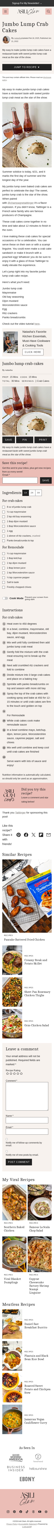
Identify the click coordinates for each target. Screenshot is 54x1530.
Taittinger (20, 812)
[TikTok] (27, 1512)
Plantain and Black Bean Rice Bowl (36, 1357)
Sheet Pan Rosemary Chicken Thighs (37, 993)
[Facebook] (21, 1512)
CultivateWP (27, 1527)
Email (6, 475)
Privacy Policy (11, 1524)
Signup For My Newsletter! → (27, 3)
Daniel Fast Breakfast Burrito (35, 1325)
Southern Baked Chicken (14, 1228)
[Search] (48, 11)
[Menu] (5, 11)
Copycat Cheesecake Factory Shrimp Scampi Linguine (39, 1285)
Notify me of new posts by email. (22, 1155)
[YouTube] (40, 1512)
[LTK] (46, 1512)
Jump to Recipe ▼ (27, 67)
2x (32, 493)
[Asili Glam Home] (28, 11)
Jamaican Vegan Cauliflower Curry (35, 1421)
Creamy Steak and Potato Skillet (35, 961)
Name (9, 1116)
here (37, 323)
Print (43, 440)
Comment (11, 1081)
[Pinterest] (14, 1512)
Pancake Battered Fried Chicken (24, 939)
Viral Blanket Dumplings (12, 1280)
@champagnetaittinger (21, 202)
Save (8, 440)
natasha (18, 38)
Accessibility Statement (28, 1524)
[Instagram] (8, 1512)
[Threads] (33, 1512)
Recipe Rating (13, 1070)
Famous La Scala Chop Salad (39, 1228)
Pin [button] (24, 440)
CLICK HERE (33, 352)
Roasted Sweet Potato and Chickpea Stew (37, 1389)
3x (38, 493)
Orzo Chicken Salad (36, 1025)
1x (25, 493)
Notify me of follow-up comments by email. (24, 1144)
